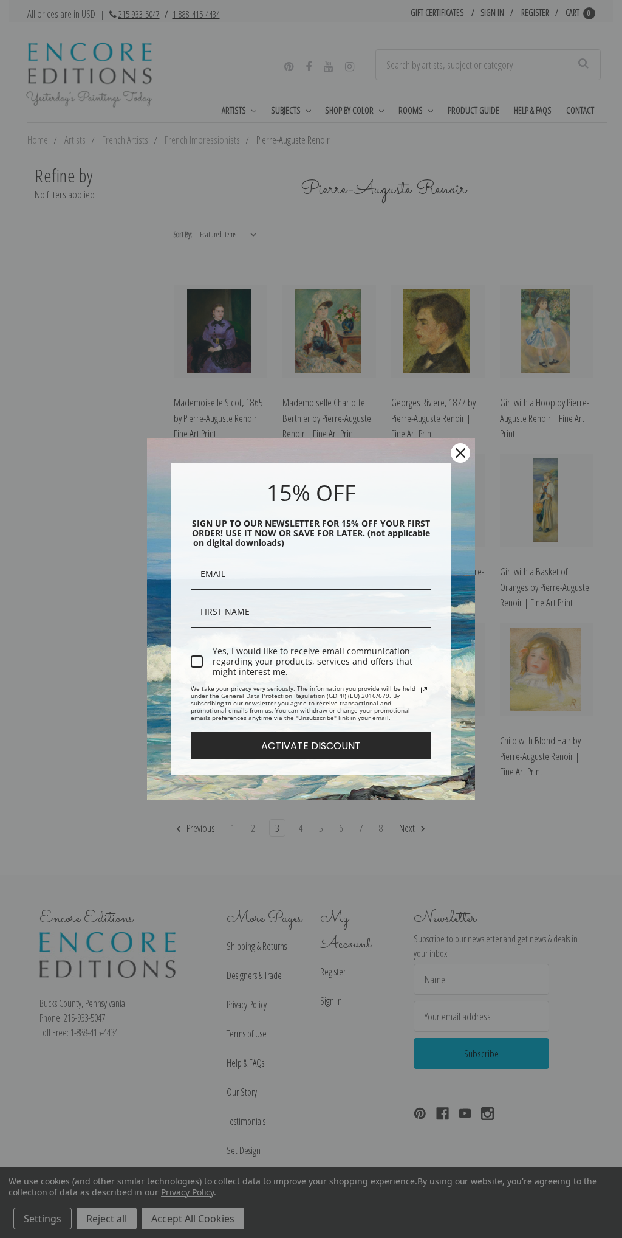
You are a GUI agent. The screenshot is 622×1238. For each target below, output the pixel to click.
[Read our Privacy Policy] (424, 690)
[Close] (460, 453)
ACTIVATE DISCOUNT (311, 746)
